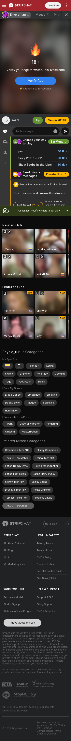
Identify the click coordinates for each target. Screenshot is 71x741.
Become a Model (13, 597)
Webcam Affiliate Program (18, 611)
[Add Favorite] (6, 120)
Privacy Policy (45, 543)
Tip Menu (57, 141)
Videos (42, 14)
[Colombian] (7, 366)
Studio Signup (12, 604)
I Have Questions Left (22, 622)
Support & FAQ (45, 597)
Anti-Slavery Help (47, 578)
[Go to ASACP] (22, 685)
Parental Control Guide (49, 571)
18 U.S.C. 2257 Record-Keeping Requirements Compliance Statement (28, 709)
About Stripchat (16, 543)
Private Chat (55, 174)
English (53, 524)
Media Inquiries (16, 564)
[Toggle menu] (4, 5)
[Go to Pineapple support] (6, 695)
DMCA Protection (46, 611)
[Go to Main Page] (22, 5)
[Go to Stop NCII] (25, 695)
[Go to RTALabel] (7, 684)
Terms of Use (44, 550)
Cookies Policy (45, 564)
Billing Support (45, 604)
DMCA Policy (44, 557)
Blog (10, 550)
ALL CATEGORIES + (18, 505)
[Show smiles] (55, 131)
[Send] (65, 131)
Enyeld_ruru (11, 352)
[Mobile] (19, 366)
